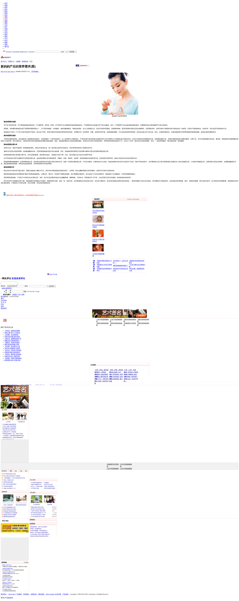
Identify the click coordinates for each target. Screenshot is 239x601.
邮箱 (5, 42)
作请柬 (6, 352)
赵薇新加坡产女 (16, 338)
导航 (5, 44)
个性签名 (17, 332)
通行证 (6, 46)
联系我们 (26, 594)
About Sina (11, 594)
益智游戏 (7, 360)
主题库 (18, 348)
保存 (2, 298)
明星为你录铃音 (14, 352)
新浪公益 (10, 327)
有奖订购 (7, 332)
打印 (2, 304)
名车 (18, 346)
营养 (22, 294)
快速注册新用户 (7, 288)
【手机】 (7, 331)
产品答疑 (65, 594)
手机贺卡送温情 (16, 350)
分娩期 (18, 61)
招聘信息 (34, 594)
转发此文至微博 (52, 274)
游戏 (5, 29)
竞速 (15, 360)
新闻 (5, 5)
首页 (5, 3)
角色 (19, 360)
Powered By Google (33, 291)
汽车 (5, 25)
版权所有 (10, 597)
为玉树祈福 (14, 334)
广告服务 (19, 594)
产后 (19, 294)
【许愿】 (7, 334)
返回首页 (4, 308)
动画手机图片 (15, 342)
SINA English (50, 594)
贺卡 (12, 332)
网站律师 (41, 594)
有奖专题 (17, 336)
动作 (12, 360)
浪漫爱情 (12, 348)
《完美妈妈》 (34, 71)
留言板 (3, 296)
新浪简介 (4, 594)
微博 (5, 19)
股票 (5, 13)
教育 (5, 34)
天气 (5, 38)
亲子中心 (4, 61)
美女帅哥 (14, 346)
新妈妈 (14, 294)
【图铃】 (7, 342)
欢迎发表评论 (18, 278)
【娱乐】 (7, 338)
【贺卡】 (7, 350)
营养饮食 (25, 61)
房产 (5, 27)
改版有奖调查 (15, 331)
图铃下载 (4, 327)
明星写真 (17, 356)
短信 (5, 40)
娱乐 (5, 9)
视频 (5, 21)
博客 (5, 17)
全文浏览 (4, 300)
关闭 (2, 306)
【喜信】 (7, 354)
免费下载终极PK (16, 358)
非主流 (6, 348)
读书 (5, 32)
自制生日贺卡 (8, 356)
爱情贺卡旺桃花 (16, 354)
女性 (5, 31)
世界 (17, 344)
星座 (5, 36)
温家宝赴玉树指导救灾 (11, 340)
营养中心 (11, 61)
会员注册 (58, 594)
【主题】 (7, 346)
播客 (5, 23)
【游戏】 (7, 358)
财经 (5, 11)
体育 (5, 7)
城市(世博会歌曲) (10, 344)
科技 (5, 15)
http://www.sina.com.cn (8, 71)
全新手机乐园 (8, 336)
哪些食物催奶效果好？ (120, 265)
